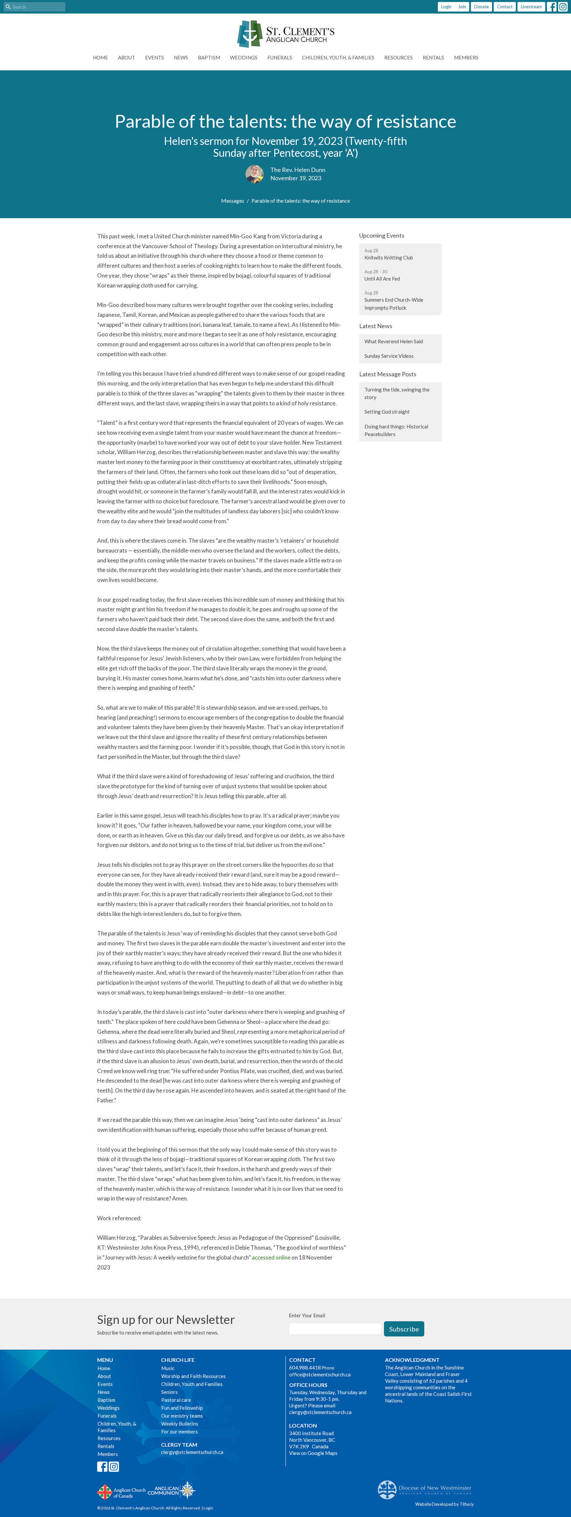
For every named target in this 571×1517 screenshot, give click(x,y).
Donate (481, 6)
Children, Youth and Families (192, 1384)
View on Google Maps (313, 1453)
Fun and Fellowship (182, 1408)
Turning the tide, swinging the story (397, 393)
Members (466, 57)
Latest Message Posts (387, 374)
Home (100, 57)
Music (167, 1368)
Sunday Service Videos (389, 356)
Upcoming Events (381, 235)
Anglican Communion (172, 1490)
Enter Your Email (307, 1315)
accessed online (271, 1257)
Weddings (243, 57)
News (181, 57)
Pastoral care (176, 1400)
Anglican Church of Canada (121, 1491)
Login (446, 6)
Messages (232, 200)
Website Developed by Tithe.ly (444, 1504)
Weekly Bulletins (179, 1424)
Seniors (169, 1392)
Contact (505, 6)
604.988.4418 (305, 1367)
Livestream (531, 6)
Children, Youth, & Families (338, 57)
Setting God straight (387, 412)
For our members (179, 1431)
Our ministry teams (182, 1416)
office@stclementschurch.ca (320, 1374)
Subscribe (404, 1329)
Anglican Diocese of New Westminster (427, 1486)
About (126, 57)
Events (154, 57)
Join (462, 6)
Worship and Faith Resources (193, 1376)
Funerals (279, 57)
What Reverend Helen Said (393, 341)
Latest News (375, 325)
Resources (398, 57)
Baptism (209, 57)
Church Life (178, 1360)
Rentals (433, 57)
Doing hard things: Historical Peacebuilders (396, 430)
